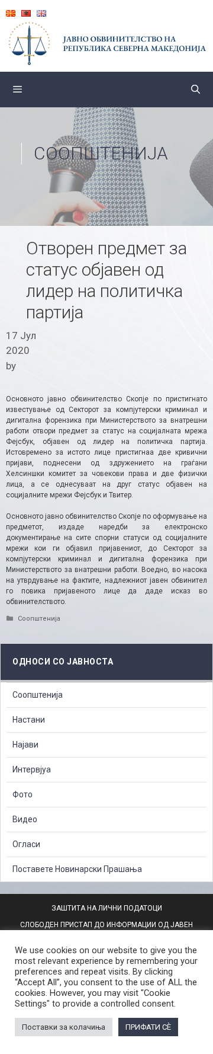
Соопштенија (101, 153)
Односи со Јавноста (62, 661)
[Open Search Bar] (195, 89)
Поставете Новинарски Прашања (77, 869)
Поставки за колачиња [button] (63, 1027)
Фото (22, 794)
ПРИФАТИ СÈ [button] (148, 1027)
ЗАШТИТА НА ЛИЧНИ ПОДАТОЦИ (106, 908)
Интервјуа (31, 769)
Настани (28, 719)
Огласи (26, 844)
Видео (24, 819)
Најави (25, 744)
